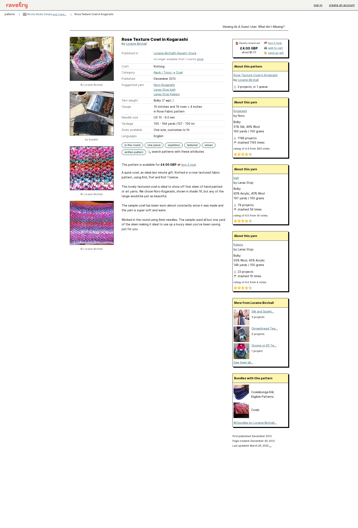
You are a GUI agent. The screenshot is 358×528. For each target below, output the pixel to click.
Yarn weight (130, 100)
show (200, 59)
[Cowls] (241, 417)
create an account (342, 5)
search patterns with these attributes (177, 151)
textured (192, 145)
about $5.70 (249, 52)
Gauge (126, 106)
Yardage (127, 123)
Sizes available (132, 130)
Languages (129, 136)
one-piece (154, 145)
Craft (125, 66)
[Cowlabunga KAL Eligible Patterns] (241, 399)
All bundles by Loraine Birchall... (255, 422)
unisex (209, 145)
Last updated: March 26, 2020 (252, 445)
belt (236, 178)
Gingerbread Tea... (265, 328)
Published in (130, 53)
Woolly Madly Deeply (46, 14)
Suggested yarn (133, 85)
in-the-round (132, 145)
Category (128, 72)
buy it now (188, 164)
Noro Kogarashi (164, 85)
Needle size (130, 117)
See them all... (243, 362)
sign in (318, 5)
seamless (174, 145)
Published (128, 78)
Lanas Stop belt (165, 89)
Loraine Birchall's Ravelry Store (175, 53)
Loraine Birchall (136, 43)
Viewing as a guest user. (253, 26)
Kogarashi (240, 111)
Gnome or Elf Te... (264, 345)
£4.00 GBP (249, 48)
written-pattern (134, 152)
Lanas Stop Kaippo (167, 94)
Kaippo (238, 244)
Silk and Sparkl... (263, 311)
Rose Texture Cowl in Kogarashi (255, 75)
